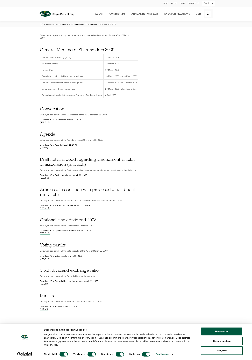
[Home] (56, 13)
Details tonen (162, 354)
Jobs (182, 3)
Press (174, 3)
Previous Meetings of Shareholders (83, 24)
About (99, 14)
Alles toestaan (222, 331)
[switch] (92, 354)
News (165, 3)
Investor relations (177, 14)
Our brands (117, 14)
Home (41, 24)
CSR (198, 14)
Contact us (193, 3)
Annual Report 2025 (144, 14)
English (206, 3)
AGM (64, 24)
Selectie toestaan (222, 341)
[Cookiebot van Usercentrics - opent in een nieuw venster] (24, 354)
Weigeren (222, 350)
